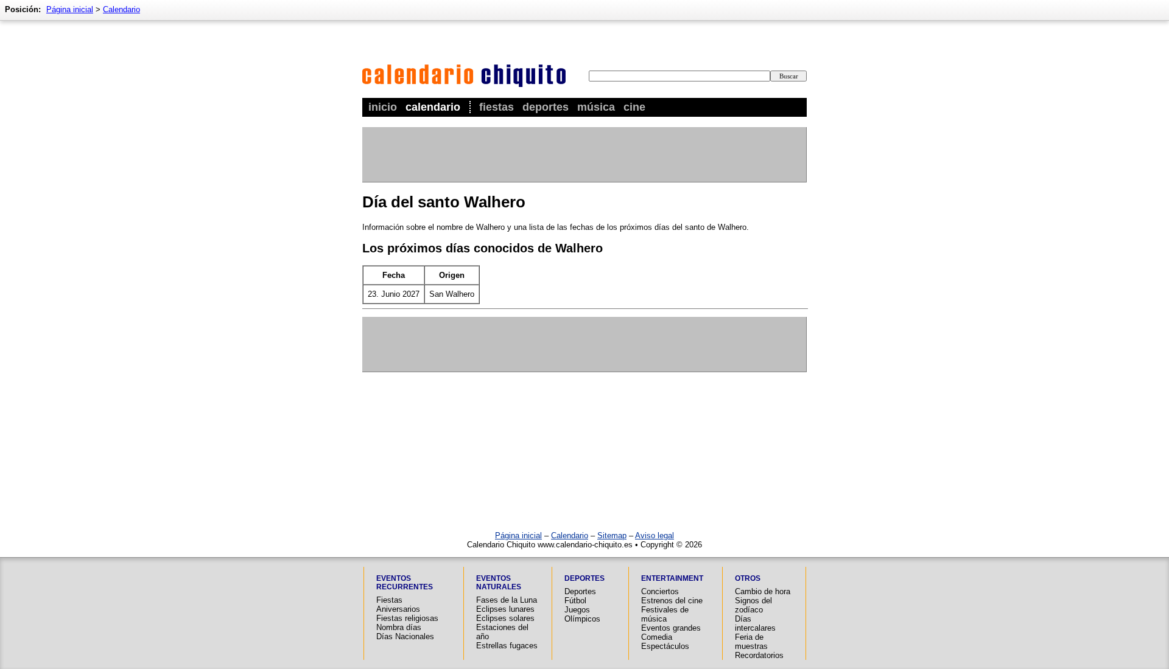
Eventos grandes (671, 628)
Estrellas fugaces (507, 645)
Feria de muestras (751, 642)
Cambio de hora (762, 591)
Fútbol (575, 600)
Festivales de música (665, 614)
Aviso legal (654, 535)
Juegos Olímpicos (582, 614)
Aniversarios (398, 609)
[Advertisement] (584, 154)
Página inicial (69, 9)
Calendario (432, 107)
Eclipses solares (505, 618)
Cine (634, 107)
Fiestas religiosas (407, 618)
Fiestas (496, 107)
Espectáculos (665, 646)
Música (596, 107)
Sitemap (612, 535)
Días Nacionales (405, 636)
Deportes (545, 107)
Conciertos (660, 591)
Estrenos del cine (672, 600)
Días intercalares (755, 623)
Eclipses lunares (505, 609)
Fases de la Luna (506, 600)
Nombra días (398, 627)
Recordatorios (759, 655)
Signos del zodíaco (753, 605)
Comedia (656, 637)
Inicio (382, 107)
